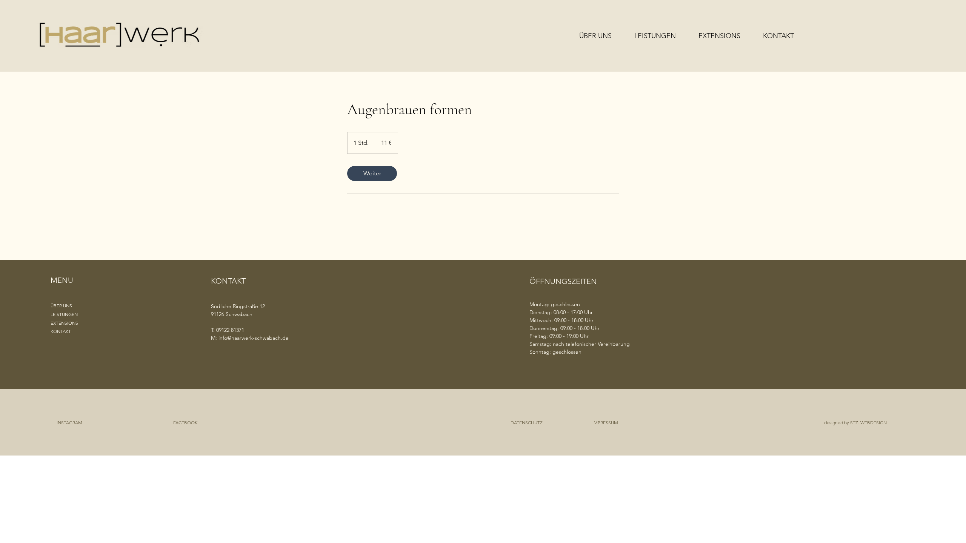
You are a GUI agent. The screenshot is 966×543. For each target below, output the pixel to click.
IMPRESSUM (605, 422)
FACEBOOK (185, 422)
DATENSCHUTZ (527, 422)
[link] (372, 173)
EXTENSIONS (64, 323)
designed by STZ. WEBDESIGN (855, 422)
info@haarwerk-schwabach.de (253, 337)
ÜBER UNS (61, 305)
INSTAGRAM (69, 422)
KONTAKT (61, 331)
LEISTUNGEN (64, 314)
